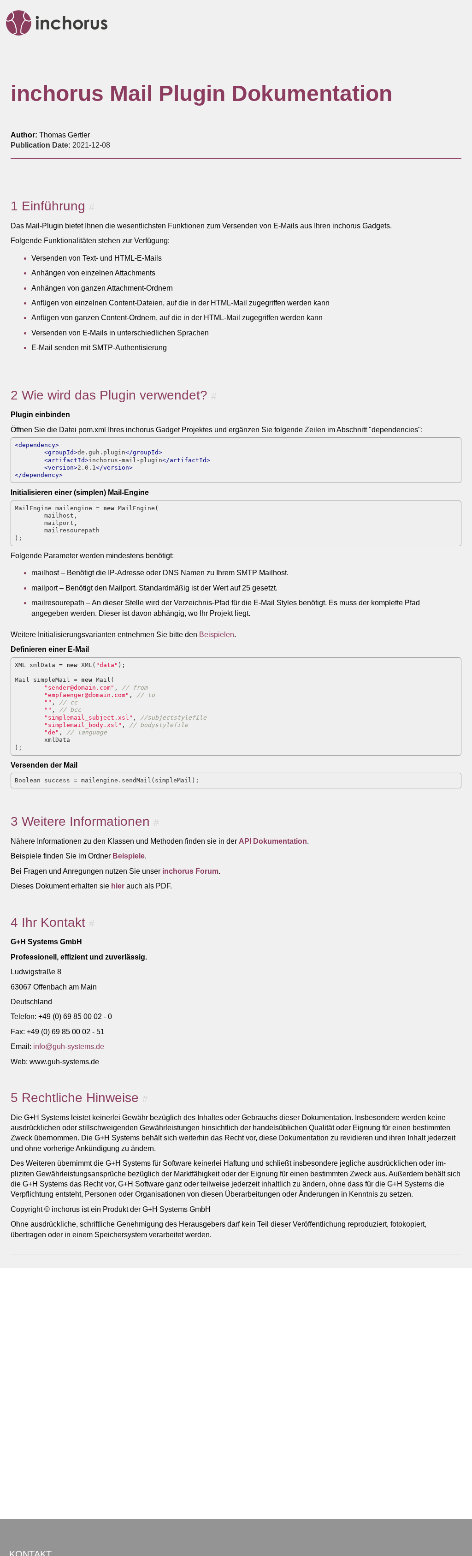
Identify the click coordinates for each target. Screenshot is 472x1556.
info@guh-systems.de (68, 1046)
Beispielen (216, 634)
